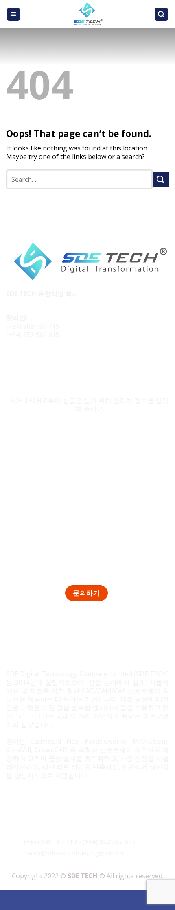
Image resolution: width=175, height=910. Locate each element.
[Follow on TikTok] (29, 362)
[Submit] (161, 179)
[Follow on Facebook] (14, 362)
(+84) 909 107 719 (32, 326)
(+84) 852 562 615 (32, 334)
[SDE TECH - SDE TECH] (87, 14)
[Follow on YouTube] (60, 362)
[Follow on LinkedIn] (44, 362)
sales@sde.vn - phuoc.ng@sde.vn (74, 853)
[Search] (161, 14)
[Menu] (13, 14)
